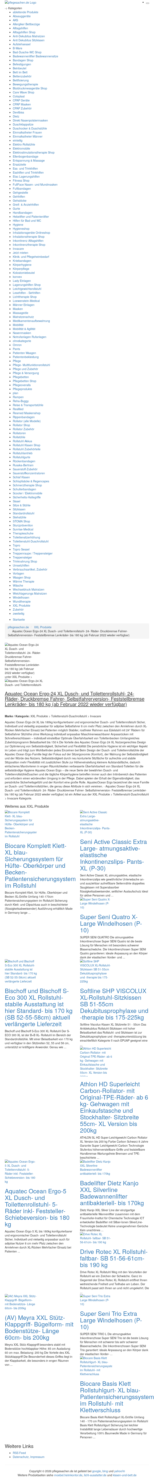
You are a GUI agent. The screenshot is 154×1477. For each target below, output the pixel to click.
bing (105, 1471)
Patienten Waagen (24, 353)
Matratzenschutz (23, 317)
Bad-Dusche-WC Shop (27, 52)
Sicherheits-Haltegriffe (27, 497)
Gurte (16, 208)
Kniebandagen (22, 261)
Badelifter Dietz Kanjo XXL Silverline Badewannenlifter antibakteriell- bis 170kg (112, 1193)
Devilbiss (18, 112)
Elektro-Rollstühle (24, 144)
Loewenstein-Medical (26, 301)
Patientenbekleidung (26, 357)
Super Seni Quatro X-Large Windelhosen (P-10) (111, 923)
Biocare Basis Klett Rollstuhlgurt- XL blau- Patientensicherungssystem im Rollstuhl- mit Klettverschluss (117, 1396)
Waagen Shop (22, 577)
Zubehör (18, 609)
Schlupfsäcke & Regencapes (31, 481)
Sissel (16, 501)
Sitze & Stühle (21, 505)
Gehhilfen (19, 196)
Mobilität (18, 325)
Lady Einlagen (22, 281)
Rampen (18, 397)
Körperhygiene (22, 265)
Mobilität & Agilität (24, 329)
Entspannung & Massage (29, 160)
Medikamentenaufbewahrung (31, 321)
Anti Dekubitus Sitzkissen (29, 40)
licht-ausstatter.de (95, 1475)
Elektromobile (21, 148)
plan (15, 393)
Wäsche (18, 585)
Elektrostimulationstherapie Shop (34, 152)
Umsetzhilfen (21, 565)
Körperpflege (21, 269)
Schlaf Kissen (21, 477)
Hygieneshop (21, 229)
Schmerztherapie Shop (27, 485)
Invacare (18, 249)
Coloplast (19, 96)
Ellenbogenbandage (25, 156)
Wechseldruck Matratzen (28, 589)
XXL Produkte (21, 605)
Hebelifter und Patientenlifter (31, 216)
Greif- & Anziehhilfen (26, 204)
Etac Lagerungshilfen (26, 176)
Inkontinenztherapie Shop (29, 245)
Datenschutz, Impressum (29, 1457)
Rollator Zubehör (23, 429)
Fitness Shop (21, 180)
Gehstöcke (19, 200)
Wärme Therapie (23, 581)
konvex (17, 277)
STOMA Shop (21, 521)
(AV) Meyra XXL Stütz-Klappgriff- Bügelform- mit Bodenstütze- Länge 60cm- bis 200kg (39, 1327)
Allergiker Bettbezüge (26, 24)
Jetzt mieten (20, 253)
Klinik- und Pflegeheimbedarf (31, 257)
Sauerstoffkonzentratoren (29, 473)
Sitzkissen (19, 509)
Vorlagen (18, 573)
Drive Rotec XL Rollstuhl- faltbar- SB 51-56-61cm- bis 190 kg (114, 1258)
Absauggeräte (22, 16)
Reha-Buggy (21, 401)
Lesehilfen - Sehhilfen (26, 293)
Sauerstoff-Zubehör (25, 469)
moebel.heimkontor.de (68, 1475)
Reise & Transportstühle (28, 405)
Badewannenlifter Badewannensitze (35, 56)
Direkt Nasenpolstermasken (30, 120)
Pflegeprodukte (22, 389)
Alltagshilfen (20, 28)
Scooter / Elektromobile (27, 493)
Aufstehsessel (21, 44)
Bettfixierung (21, 80)
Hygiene (18, 225)
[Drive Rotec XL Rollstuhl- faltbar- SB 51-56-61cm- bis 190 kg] (96, 1238)
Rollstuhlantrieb (22, 453)
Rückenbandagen (24, 461)
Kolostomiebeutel (24, 273)
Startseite (19, 619)
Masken (18, 309)
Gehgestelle (20, 192)
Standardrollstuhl (23, 513)
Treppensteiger (22, 557)
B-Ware (17, 48)
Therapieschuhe (23, 533)
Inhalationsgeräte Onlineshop (31, 233)
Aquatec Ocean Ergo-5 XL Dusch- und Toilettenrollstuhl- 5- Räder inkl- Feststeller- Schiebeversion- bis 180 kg (37, 1207)
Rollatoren (19, 433)
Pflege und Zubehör (25, 369)
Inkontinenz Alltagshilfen (28, 241)
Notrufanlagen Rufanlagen (29, 337)
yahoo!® (119, 1471)
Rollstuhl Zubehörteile (27, 449)
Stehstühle (19, 517)
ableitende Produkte (25, 12)
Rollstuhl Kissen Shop (26, 445)
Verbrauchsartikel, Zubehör (30, 569)
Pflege (17, 361)
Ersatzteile (19, 164)
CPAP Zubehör (22, 108)
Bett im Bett (20, 72)
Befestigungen (22, 64)
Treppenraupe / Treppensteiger (33, 553)
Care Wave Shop (23, 92)
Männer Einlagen (23, 305)
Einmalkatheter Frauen (27, 132)
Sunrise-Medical (23, 529)
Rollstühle (19, 437)
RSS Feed (19, 1453)
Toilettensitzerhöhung (26, 537)
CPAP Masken (22, 104)
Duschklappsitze (23, 124)
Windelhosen (21, 597)
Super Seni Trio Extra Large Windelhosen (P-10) (111, 1320)
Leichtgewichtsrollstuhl (27, 289)
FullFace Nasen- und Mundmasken (35, 184)
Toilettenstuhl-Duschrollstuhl (31, 541)
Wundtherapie (22, 601)
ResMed (18, 409)
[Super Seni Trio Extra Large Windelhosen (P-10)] (96, 1300)
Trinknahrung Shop (25, 561)
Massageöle (20, 313)
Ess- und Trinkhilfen (25, 168)
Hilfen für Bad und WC (27, 221)
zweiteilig (18, 613)
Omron (17, 345)
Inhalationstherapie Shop (29, 237)
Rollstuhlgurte (21, 457)
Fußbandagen (22, 188)
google (96, 1471)
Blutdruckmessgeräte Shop (30, 88)
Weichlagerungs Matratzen (30, 593)
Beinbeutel (19, 68)
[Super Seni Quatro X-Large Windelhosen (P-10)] (96, 903)
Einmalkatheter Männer (28, 136)
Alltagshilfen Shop (24, 32)
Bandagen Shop (23, 60)
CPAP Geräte (21, 100)
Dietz (16, 116)
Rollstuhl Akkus (22, 441)
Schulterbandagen (24, 489)
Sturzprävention (23, 525)
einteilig (17, 140)
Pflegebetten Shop (24, 381)
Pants (16, 349)
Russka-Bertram (23, 465)
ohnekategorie (22, 341)
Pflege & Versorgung (26, 373)
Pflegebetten (21, 377)
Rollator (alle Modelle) (27, 421)
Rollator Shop (21, 425)
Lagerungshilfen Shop (27, 285)
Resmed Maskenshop (27, 413)
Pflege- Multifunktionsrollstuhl (31, 365)
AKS (15, 20)
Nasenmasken (22, 333)
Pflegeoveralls (22, 385)
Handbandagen (22, 212)
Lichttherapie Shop (25, 297)
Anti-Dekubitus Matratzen (29, 36)
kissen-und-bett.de (125, 1475)
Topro (16, 545)
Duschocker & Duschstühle (30, 128)
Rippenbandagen (24, 417)
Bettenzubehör (22, 76)
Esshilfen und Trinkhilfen (28, 172)
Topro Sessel (21, 549)
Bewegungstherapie (25, 84)
